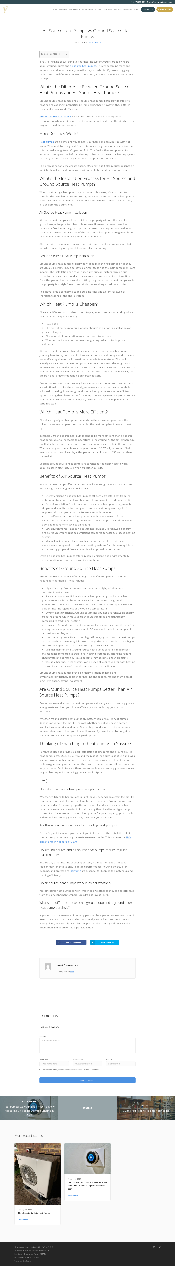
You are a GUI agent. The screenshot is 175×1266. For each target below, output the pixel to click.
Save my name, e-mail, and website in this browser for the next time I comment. (70, 1070)
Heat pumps (46, 141)
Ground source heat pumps (55, 116)
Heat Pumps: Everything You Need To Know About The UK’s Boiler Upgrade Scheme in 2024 (87, 1185)
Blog (136, 9)
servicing (76, 871)
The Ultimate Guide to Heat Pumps (34, 1213)
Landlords (107, 9)
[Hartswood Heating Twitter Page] (160, 1247)
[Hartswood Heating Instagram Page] (154, 1247)
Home (55, 9)
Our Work (127, 9)
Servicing (63, 9)
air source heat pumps (83, 66)
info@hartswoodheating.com (161, 2)
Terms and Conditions (22, 1261)
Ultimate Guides (94, 42)
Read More (23, 1219)
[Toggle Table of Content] (64, 54)
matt (72, 971)
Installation (87, 9)
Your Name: (43, 1059)
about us (118, 9)
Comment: (43, 1036)
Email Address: (78, 1059)
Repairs (98, 9)
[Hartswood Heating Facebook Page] (149, 1247)
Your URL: (109, 1059)
